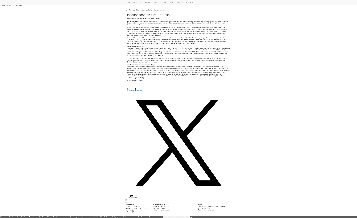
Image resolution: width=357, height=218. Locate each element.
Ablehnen (174, 217)
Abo (141, 2)
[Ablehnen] (191, 217)
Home (128, 2)
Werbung (147, 2)
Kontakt (164, 2)
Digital (135, 2)
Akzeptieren (166, 217)
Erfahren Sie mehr (184, 217)
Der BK (171, 2)
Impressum (189, 2)
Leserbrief (156, 2)
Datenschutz (179, 2)
